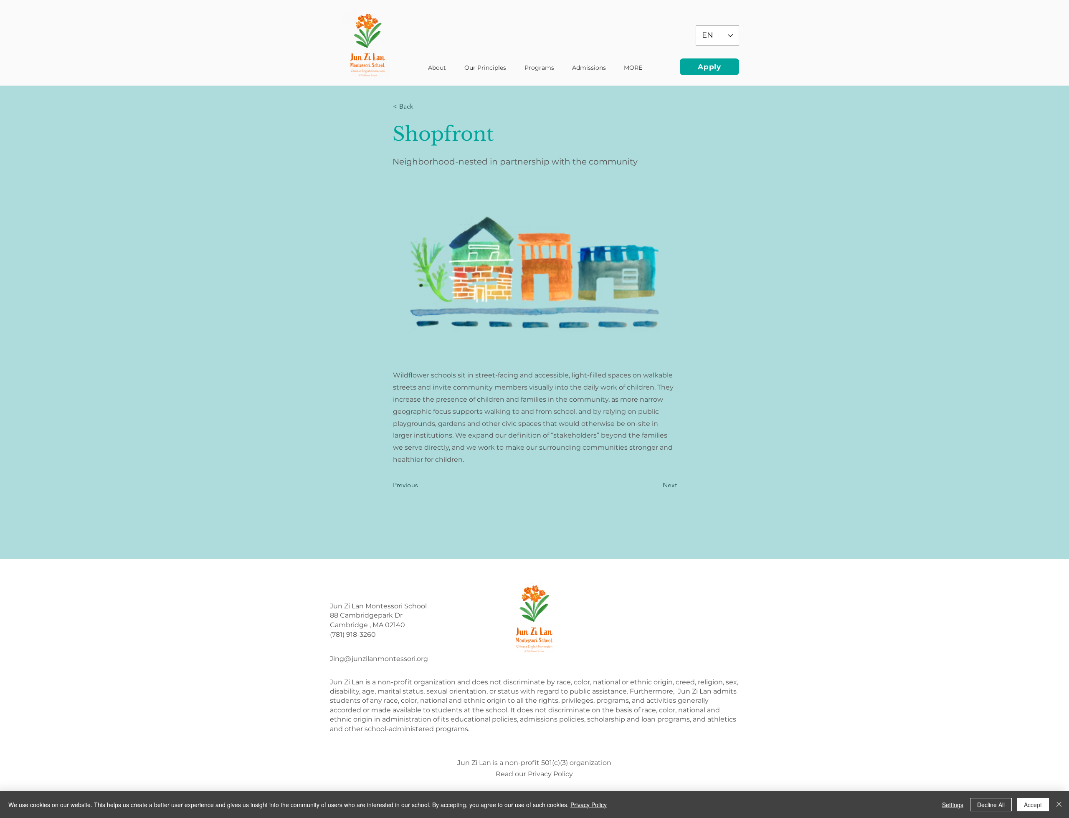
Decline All (991, 804)
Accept (1033, 804)
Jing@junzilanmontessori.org (379, 659)
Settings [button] (952, 804)
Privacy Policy (588, 804)
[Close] (1059, 804)
